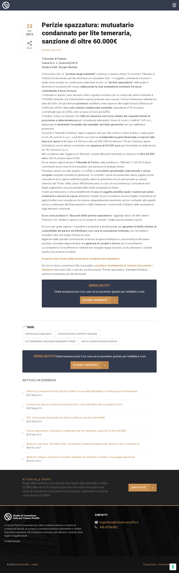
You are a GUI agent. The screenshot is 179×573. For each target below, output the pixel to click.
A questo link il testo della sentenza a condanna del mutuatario (81, 258)
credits (34, 564)
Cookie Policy (165, 564)
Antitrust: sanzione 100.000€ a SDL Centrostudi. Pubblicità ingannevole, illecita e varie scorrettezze (83, 443)
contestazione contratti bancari (77, 334)
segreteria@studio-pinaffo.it (118, 522)
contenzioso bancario (38, 334)
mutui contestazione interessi (99, 341)
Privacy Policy (150, 564)
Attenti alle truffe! (52, 50)
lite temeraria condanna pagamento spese (50, 341)
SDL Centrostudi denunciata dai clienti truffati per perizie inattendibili (66, 417)
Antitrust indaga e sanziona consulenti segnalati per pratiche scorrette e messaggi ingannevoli (81, 457)
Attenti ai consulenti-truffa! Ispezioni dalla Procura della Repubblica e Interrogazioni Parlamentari (82, 391)
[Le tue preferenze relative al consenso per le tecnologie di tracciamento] (173, 567)
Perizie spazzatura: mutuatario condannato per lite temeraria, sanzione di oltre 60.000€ (76, 430)
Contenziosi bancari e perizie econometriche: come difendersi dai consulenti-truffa (74, 404)
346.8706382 (108, 527)
